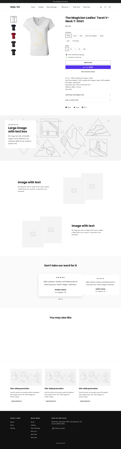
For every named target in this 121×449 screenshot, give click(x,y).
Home (33, 7)
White (68, 36)
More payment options (88, 71)
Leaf (68, 41)
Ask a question (71, 100)
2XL (84, 49)
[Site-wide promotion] (26, 377)
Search (12, 422)
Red (81, 36)
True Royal (75, 41)
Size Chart (68, 89)
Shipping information (74, 95)
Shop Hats (86, 7)
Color (68, 32)
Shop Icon (65, 7)
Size (67, 46)
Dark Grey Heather (91, 36)
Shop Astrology (52, 7)
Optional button (16, 401)
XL (79, 49)
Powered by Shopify (60, 443)
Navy (75, 36)
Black (101, 36)
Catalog (40, 7)
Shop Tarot (76, 7)
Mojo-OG (15, 7)
